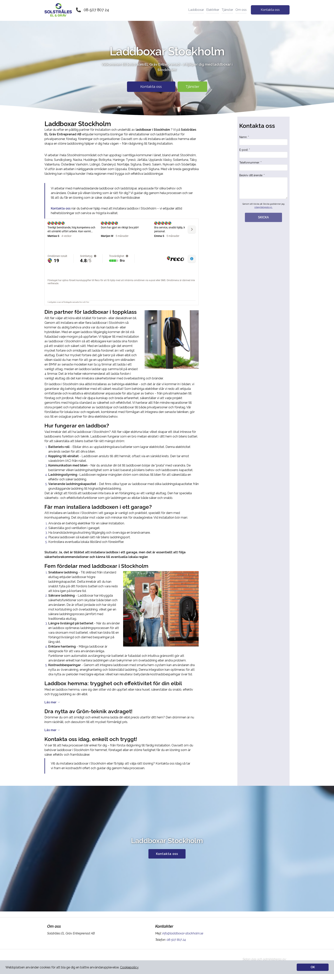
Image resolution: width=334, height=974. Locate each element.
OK (313, 967)
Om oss (241, 10)
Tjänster (227, 10)
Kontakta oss (270, 10)
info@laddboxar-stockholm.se (182, 933)
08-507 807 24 (96, 10)
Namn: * (244, 137)
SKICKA (263, 217)
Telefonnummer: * (250, 162)
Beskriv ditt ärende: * (252, 175)
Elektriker (212, 10)
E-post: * (244, 149)
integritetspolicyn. (263, 207)
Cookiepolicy (129, 967)
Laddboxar (196, 10)
